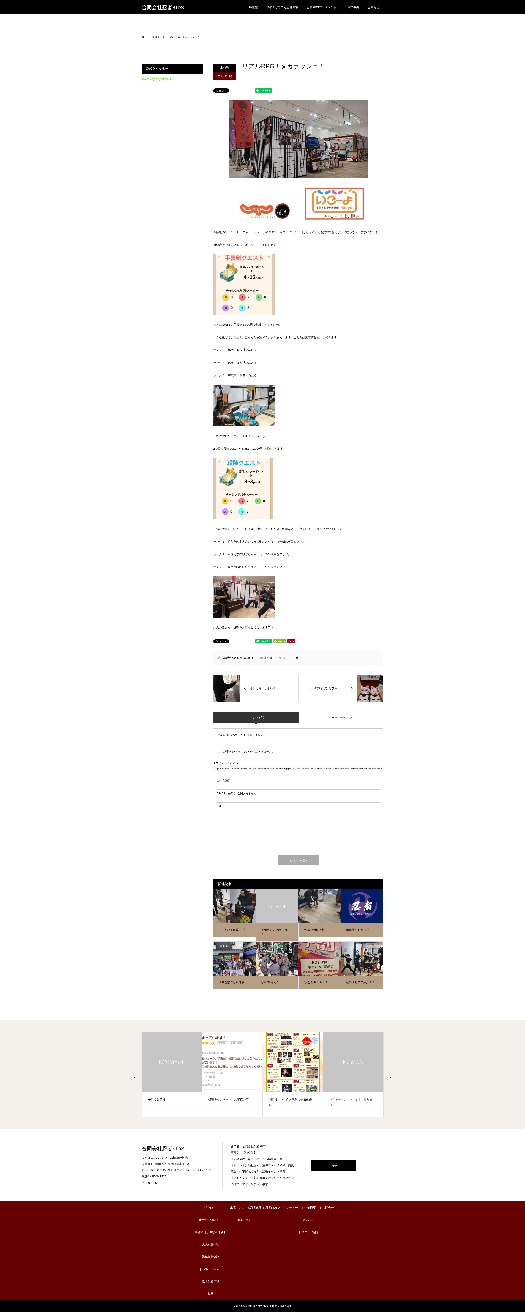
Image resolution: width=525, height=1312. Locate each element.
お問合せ (373, 7)
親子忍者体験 (210, 1281)
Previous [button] (134, 1077)
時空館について (209, 1219)
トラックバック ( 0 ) (341, 717)
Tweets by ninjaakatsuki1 (158, 79)
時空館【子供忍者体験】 (210, 1232)
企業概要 (353, 7)
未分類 (224, 67)
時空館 (253, 7)
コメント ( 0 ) (256, 717)
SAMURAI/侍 (210, 1269)
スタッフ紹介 (310, 1232)
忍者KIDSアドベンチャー (323, 7)
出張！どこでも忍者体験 (282, 7)
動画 (210, 1293)
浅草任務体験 (210, 1256)
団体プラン (244, 1219)
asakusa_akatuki (242, 657)
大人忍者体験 (210, 1244)
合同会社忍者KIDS (163, 7)
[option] (172, 1074)
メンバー (308, 1219)
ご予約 (333, 1165)
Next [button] (390, 1077)
